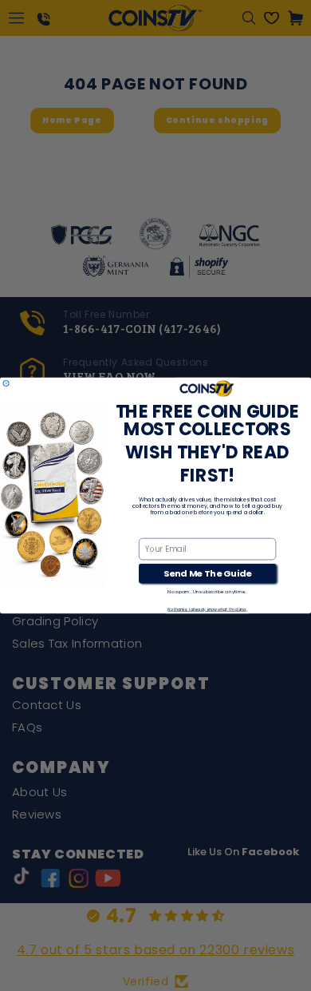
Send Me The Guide (207, 573)
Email (150, 530)
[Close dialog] (6, 383)
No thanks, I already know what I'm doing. (206, 609)
